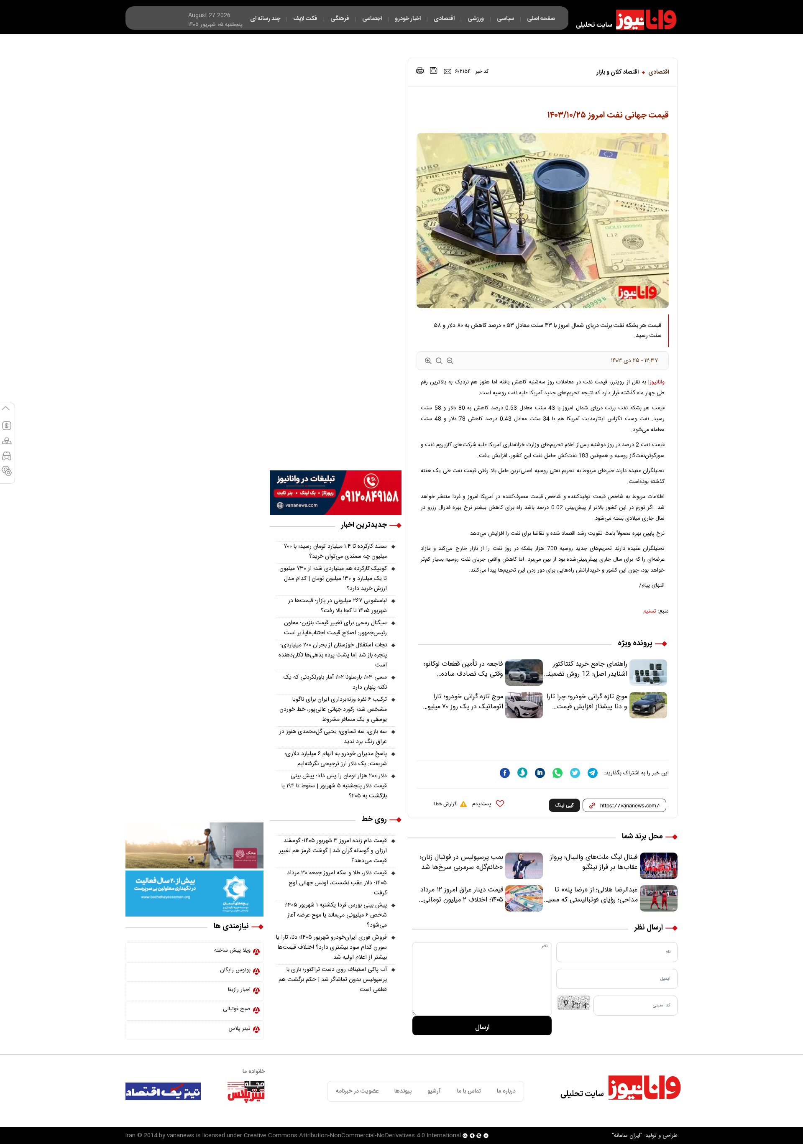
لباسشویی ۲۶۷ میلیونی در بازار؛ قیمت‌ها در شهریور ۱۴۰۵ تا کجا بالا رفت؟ (337, 606)
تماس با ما (469, 1091)
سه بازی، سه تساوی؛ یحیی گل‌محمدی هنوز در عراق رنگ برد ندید (333, 737)
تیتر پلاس (239, 1028)
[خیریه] (194, 894)
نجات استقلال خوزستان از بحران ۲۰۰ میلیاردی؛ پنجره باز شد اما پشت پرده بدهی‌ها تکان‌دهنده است (333, 655)
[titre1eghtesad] (163, 1091)
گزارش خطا (445, 804)
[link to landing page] (622, 20)
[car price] (7, 459)
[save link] (433, 70)
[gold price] (7, 444)
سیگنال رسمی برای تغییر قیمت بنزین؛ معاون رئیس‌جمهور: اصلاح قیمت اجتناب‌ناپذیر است (335, 628)
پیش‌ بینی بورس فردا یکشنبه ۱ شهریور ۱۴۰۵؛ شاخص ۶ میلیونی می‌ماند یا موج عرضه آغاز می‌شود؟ (335, 915)
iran (130, 1136)
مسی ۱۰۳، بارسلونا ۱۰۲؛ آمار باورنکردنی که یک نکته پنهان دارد (335, 682)
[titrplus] (246, 1091)
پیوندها (403, 1091)
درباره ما (506, 1091)
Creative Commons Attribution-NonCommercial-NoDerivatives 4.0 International (352, 1136)
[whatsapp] (557, 773)
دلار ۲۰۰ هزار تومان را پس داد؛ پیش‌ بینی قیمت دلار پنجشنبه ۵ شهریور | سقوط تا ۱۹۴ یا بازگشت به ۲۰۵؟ (334, 786)
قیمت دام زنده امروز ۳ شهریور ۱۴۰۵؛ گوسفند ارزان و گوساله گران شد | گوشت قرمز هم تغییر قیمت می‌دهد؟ (333, 851)
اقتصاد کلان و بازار (617, 72)
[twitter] (575, 773)
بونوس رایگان (235, 970)
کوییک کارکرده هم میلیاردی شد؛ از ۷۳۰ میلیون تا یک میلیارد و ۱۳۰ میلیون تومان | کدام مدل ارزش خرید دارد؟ (333, 579)
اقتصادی (658, 72)
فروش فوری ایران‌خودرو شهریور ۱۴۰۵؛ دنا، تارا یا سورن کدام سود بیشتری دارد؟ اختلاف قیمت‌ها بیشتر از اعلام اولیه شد (331, 947)
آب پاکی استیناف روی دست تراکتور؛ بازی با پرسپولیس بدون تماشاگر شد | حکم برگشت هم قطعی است (333, 980)
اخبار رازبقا (239, 989)
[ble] (522, 772)
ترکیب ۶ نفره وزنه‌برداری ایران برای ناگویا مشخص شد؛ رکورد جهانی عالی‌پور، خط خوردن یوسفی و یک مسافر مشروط (333, 710)
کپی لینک (564, 805)
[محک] (194, 845)
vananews (180, 1136)
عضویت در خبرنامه (357, 1091)
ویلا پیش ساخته (232, 950)
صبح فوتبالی (237, 1009)
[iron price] (7, 474)
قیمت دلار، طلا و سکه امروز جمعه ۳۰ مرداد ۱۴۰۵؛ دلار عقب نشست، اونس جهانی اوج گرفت (337, 883)
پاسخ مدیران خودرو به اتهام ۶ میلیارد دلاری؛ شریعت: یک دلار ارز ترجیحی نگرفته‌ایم (335, 759)
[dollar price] (7, 429)
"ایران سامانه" (627, 1135)
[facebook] (505, 773)
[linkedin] (540, 773)
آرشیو (434, 1091)
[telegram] (593, 773)
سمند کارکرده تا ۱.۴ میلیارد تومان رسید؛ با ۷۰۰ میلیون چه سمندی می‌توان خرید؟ (335, 551)
